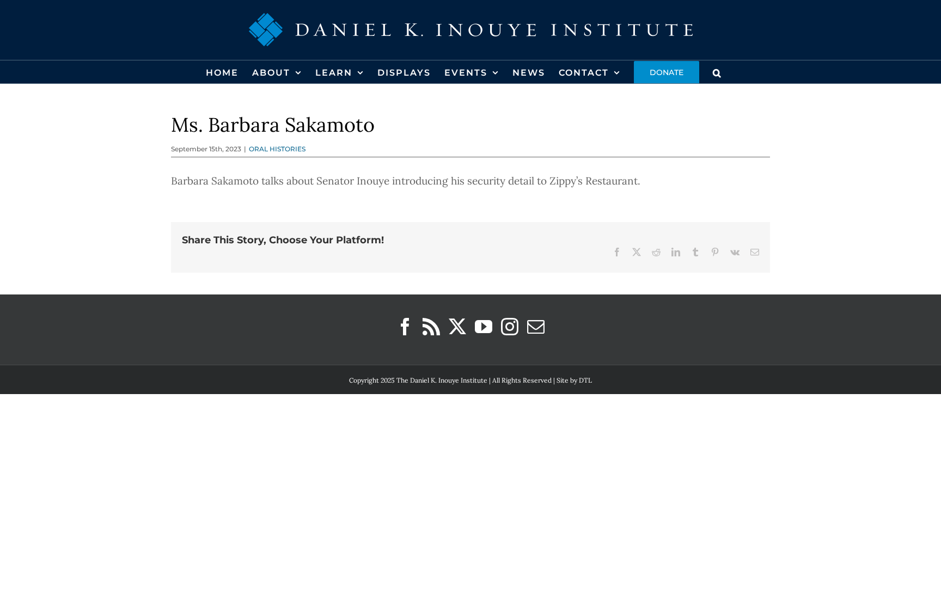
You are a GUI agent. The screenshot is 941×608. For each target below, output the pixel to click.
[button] (717, 71)
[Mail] (536, 326)
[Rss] (431, 326)
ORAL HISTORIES (277, 149)
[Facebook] (405, 326)
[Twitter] (457, 326)
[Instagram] (509, 326)
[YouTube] (483, 326)
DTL (585, 380)
